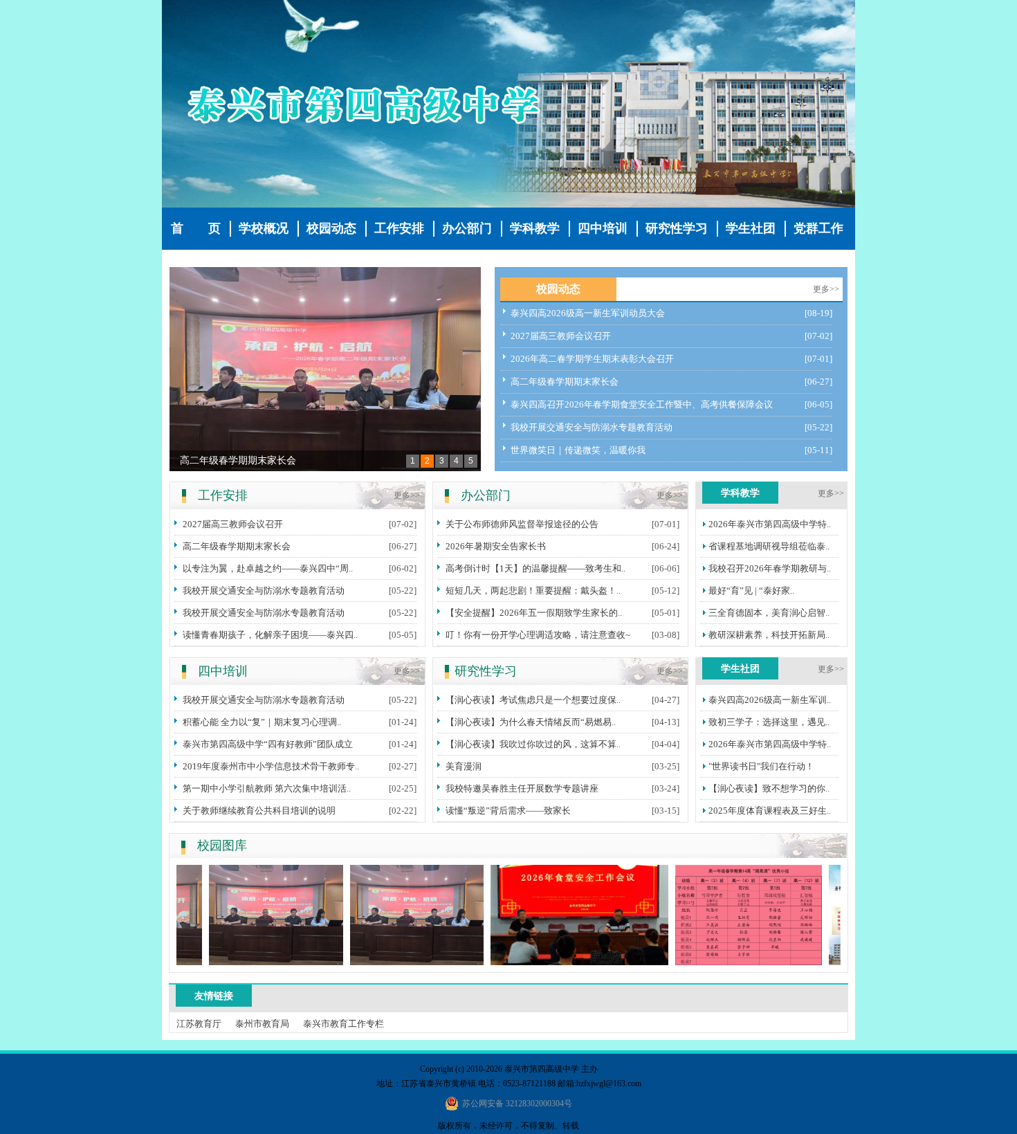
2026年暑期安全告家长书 (496, 546)
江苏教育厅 (198, 1023)
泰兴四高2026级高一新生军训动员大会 (588, 313)
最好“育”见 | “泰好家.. (751, 590)
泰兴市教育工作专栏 (343, 1023)
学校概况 (263, 228)
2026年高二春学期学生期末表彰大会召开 (592, 359)
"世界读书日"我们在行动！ (761, 766)
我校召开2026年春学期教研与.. (769, 568)
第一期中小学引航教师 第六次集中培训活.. (267, 788)
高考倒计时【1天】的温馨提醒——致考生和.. (535, 568)
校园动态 (331, 228)
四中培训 (602, 228)
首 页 (196, 228)
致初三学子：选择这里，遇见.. (769, 722)
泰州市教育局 (262, 1023)
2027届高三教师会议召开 (561, 336)
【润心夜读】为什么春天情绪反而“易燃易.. (531, 722)
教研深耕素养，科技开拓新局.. (769, 635)
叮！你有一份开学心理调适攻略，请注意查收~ (538, 635)
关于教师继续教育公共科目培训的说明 (259, 810)
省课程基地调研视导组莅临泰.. (769, 546)
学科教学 (535, 228)
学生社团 (751, 228)
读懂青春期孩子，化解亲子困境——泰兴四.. (270, 635)
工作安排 (399, 228)
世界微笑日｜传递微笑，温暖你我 (578, 450)
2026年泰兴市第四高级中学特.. (769, 524)
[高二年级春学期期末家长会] (325, 369)
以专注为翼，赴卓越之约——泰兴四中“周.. (268, 568)
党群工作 (818, 228)
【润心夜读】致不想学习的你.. (769, 788)
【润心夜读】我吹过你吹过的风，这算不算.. (533, 744)
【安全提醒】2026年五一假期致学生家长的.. (534, 612)
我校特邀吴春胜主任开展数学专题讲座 (522, 788)
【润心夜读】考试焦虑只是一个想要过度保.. (533, 700)
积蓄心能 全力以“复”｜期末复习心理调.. (262, 722)
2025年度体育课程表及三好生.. (769, 810)
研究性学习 (676, 228)
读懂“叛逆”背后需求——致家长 (508, 810)
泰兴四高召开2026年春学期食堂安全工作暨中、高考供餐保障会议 (642, 404)
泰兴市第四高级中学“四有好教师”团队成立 (268, 744)
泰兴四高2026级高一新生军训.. (769, 700)
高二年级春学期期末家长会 (238, 460)
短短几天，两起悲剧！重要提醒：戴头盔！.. (533, 590)
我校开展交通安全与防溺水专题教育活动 (591, 427)
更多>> (826, 289)
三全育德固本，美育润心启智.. (769, 612)
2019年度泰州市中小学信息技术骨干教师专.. (271, 766)
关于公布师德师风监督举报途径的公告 (522, 524)
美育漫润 (464, 766)
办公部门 (467, 228)
